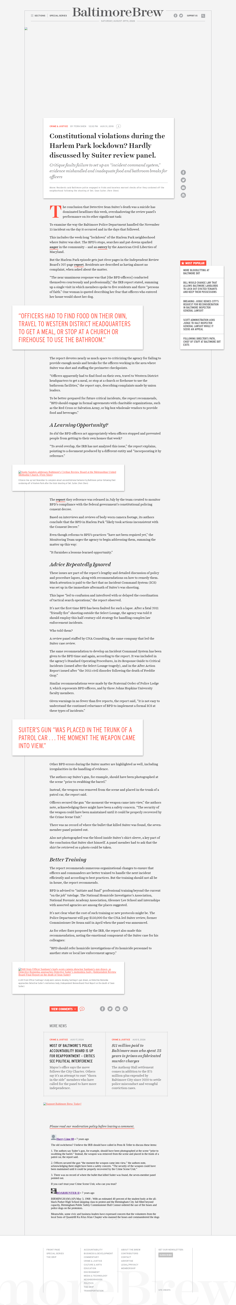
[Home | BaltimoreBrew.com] (118, 12)
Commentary (91, 1257)
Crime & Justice (59, 126)
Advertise (127, 1260)
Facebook (175, 15)
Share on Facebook (183, 175)
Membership (128, 1268)
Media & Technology (95, 1275)
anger (54, 247)
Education (90, 1268)
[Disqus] (106, 1176)
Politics (88, 1283)
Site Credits (164, 1290)
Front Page (53, 1249)
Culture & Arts (93, 1264)
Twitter (181, 15)
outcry (102, 247)
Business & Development (98, 1253)
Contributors (129, 1253)
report (79, 264)
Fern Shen (80, 126)
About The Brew (130, 1249)
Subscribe (165, 1255)
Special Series (55, 1253)
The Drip (51, 1257)
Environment (92, 1272)
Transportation (93, 1290)
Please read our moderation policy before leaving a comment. (92, 1126)
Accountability (93, 1249)
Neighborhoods (93, 1279)
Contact (126, 1257)
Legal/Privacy (129, 1264)
